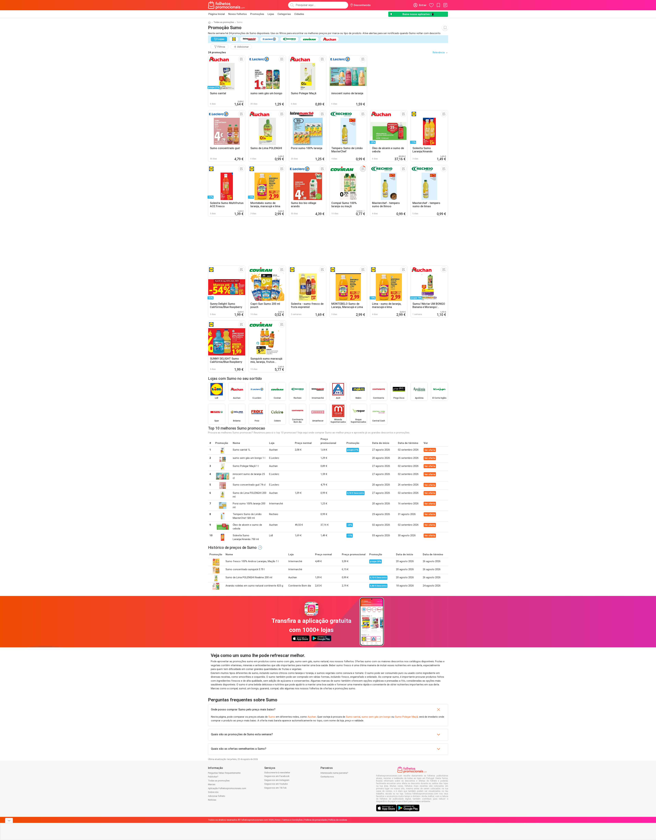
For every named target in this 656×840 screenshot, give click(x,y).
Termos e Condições (292, 820)
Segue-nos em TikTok (275, 788)
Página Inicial (216, 14)
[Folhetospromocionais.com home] (226, 5)
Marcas (211, 784)
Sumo (271, 716)
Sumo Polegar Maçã (406, 716)
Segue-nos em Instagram (276, 780)
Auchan (312, 716)
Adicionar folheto (216, 796)
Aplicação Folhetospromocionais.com (227, 788)
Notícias (212, 800)
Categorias (284, 14)
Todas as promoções (224, 22)
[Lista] (445, 5)
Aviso (277, 820)
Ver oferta (429, 450)
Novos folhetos (237, 14)
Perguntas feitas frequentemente (224, 773)
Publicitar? (213, 776)
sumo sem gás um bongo (376, 716)
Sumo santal (353, 716)
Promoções (257, 14)
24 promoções (217, 52)
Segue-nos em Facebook (276, 776)
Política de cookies (337, 820)
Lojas (271, 14)
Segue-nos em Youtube (276, 784)
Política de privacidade (315, 820)
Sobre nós (213, 792)
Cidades (299, 14)
